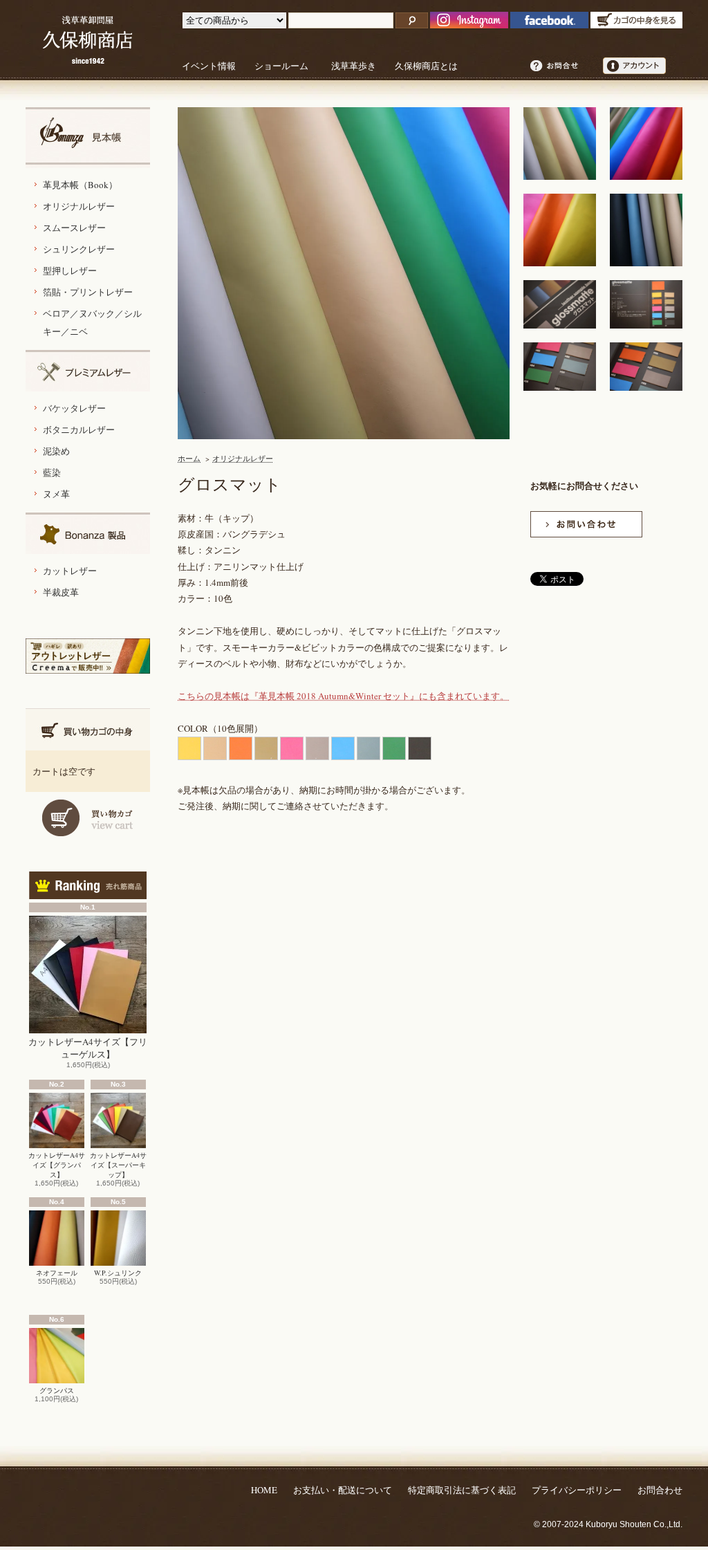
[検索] (411, 20)
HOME (264, 1490)
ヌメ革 (56, 494)
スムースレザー (74, 227)
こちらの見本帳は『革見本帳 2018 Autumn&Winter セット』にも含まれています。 (343, 696)
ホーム (189, 458)
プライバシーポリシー (577, 1490)
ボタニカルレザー (79, 429)
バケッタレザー (74, 408)
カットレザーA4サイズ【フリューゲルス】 (87, 1047)
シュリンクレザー (79, 249)
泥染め (56, 451)
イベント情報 (209, 65)
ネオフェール (56, 1272)
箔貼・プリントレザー (88, 292)
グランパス (56, 1390)
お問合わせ (659, 1490)
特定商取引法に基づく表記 (462, 1490)
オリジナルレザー (79, 206)
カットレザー (70, 570)
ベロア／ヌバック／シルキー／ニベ (92, 322)
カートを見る (88, 818)
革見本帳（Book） (80, 184)
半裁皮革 (61, 592)
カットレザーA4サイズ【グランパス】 (56, 1164)
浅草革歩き (353, 65)
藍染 (52, 472)
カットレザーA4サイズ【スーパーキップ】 (118, 1164)
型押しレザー (70, 270)
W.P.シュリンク (118, 1272)
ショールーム (281, 65)
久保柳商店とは (426, 65)
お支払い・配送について (342, 1490)
